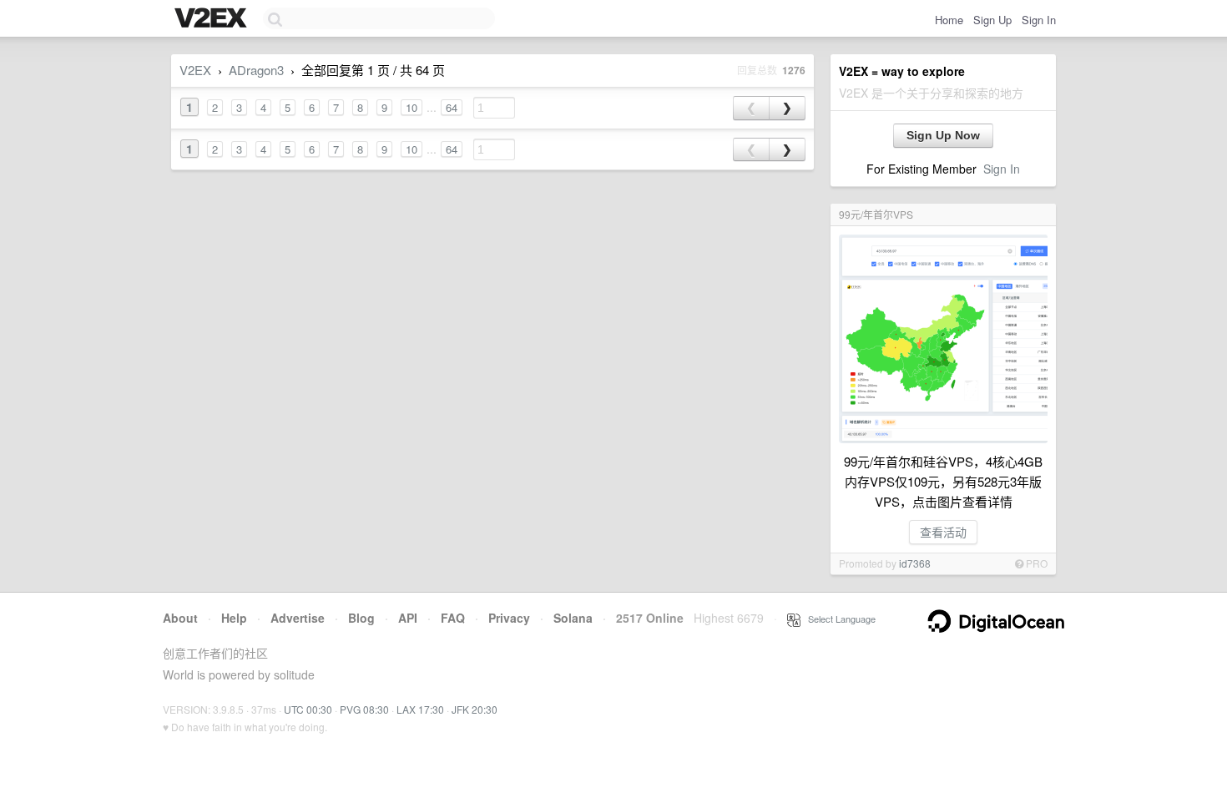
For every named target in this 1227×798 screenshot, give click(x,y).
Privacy (509, 617)
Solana (573, 617)
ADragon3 (256, 69)
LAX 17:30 (420, 709)
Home (949, 20)
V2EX (195, 69)
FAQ (453, 617)
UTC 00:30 (308, 709)
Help (234, 617)
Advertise (297, 617)
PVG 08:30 (364, 709)
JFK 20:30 (474, 709)
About (180, 617)
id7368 (915, 563)
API (407, 617)
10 (411, 107)
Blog (361, 617)
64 (451, 107)
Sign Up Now (943, 135)
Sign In (1039, 20)
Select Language (838, 618)
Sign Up (992, 20)
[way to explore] (213, 19)
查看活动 (943, 531)
